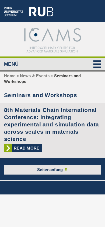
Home (9, 75)
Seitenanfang (50, 169)
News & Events (35, 75)
